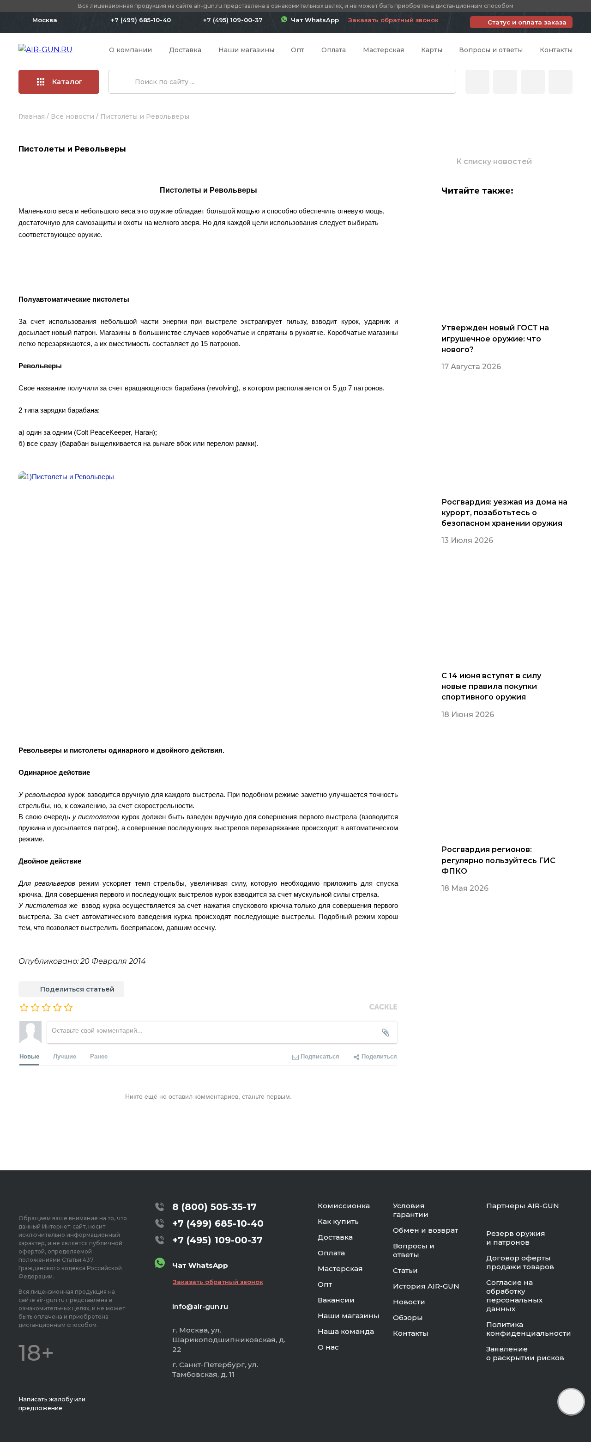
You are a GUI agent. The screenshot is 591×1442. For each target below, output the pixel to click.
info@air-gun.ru (200, 1306)
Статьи (405, 1270)
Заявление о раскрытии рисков (525, 1353)
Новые (29, 1056)
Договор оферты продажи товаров (520, 1262)
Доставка (185, 50)
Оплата (333, 50)
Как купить (338, 1221)
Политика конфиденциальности (528, 1329)
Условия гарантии (410, 1210)
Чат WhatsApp (313, 20)
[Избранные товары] (533, 82)
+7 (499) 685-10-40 (141, 20)
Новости (409, 1301)
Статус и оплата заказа (527, 22)
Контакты (556, 50)
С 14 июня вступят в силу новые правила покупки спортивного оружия (491, 686)
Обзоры (408, 1317)
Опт (297, 50)
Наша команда (346, 1331)
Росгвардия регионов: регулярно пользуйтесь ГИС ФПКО (498, 860)
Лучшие (64, 1056)
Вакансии (336, 1300)
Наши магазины (246, 50)
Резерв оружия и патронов (515, 1238)
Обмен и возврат (425, 1230)
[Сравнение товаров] (505, 82)
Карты (431, 50)
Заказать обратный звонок (393, 20)
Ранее (99, 1056)
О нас (328, 1347)
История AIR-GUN (426, 1286)
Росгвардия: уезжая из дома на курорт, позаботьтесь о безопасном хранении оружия (504, 513)
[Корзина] (561, 82)
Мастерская (383, 50)
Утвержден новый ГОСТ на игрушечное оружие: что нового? (495, 338)
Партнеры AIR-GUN (522, 1205)
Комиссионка (344, 1205)
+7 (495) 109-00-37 (233, 20)
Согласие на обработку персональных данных (514, 1295)
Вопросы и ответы (491, 50)
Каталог (67, 81)
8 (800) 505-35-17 (214, 1206)
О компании (130, 50)
